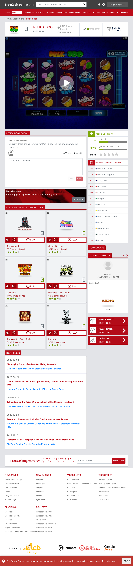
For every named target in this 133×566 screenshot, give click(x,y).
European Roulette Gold (46, 524)
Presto (7, 491)
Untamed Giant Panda (59, 292)
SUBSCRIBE (118, 460)
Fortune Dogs (10, 499)
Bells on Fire (72, 499)
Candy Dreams (55, 246)
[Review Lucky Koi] (25, 270)
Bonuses (96, 12)
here (113, 561)
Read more (79, 199)
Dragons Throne (12, 495)
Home (8, 18)
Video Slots (17, 12)
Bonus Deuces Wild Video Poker (111, 487)
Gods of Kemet (11, 487)
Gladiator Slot (73, 495)
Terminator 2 (13, 246)
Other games (74, 12)
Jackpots (87, 12)
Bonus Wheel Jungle (13, 480)
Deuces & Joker (105, 480)
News (7, 12)
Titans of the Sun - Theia (19, 339)
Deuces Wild (103, 491)
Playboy (52, 339)
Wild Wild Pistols (12, 484)
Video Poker (29, 12)
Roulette (50, 12)
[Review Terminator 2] (25, 223)
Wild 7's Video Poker (107, 484)
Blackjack (40, 12)
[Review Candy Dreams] (66, 223)
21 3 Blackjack (11, 524)
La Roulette (41, 520)
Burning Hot (72, 491)
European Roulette (44, 512)
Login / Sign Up (117, 4)
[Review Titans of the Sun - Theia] (25, 316)
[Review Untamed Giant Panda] (66, 270)
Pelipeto (39, 487)
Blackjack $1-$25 (12, 516)
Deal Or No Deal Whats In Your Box (82, 484)
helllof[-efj (94, 283)
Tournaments (122, 12)
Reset (71, 178)
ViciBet (39, 495)
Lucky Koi (11, 292)
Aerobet (39, 480)
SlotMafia (40, 491)
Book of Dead (73, 480)
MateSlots (40, 484)
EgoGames (40, 499)
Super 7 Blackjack (12, 527)
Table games (61, 12)
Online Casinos (108, 12)
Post (79, 178)
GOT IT (127, 561)
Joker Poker (103, 499)
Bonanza (71, 487)
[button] (124, 255)
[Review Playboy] (66, 316)
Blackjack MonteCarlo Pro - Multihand (21, 532)
